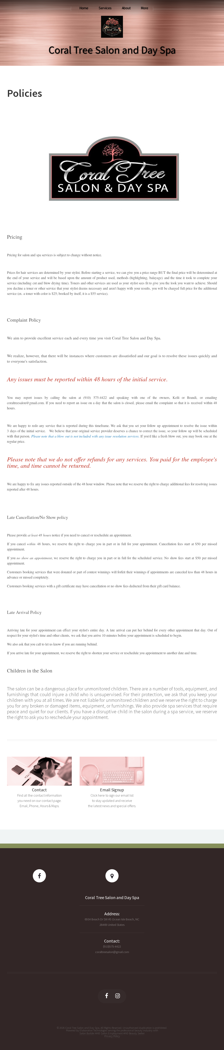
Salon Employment (112, 1033)
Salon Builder (86, 1033)
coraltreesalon (16, 402)
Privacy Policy (112, 1036)
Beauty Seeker (137, 1033)
